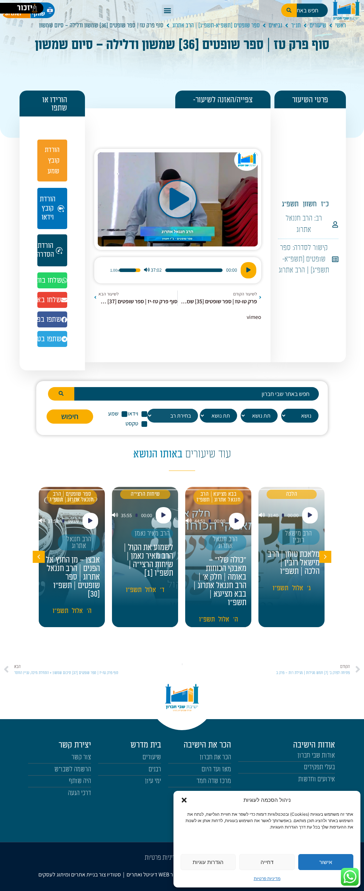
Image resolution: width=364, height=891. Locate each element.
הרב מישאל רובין (298, 537)
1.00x (114, 270)
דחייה (267, 862)
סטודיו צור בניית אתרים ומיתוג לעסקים (79, 874)
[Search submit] (61, 394)
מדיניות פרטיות (267, 878)
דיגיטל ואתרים (143, 874)
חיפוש (70, 416)
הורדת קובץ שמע (52, 160)
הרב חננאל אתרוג (225, 543)
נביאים (275, 25)
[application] (177, 270)
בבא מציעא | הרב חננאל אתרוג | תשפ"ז (219, 497)
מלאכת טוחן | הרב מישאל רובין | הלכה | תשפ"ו (294, 563)
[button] (184, 800)
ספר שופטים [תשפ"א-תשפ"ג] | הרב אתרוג (216, 25)
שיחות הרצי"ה (145, 494)
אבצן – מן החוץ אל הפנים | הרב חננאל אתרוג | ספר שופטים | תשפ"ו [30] (73, 577)
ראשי (340, 25)
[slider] (194, 270)
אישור (325, 862)
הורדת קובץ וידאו (47, 208)
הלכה (292, 494)
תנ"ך (296, 25)
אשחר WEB (171, 874)
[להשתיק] (147, 270)
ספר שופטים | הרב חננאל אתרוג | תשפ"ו (72, 497)
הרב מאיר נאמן (152, 533)
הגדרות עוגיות (208, 862)
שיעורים (318, 25)
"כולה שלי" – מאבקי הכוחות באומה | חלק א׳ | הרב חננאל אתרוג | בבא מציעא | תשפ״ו (219, 581)
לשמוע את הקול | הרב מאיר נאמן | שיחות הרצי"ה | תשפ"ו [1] (148, 560)
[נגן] (248, 270)
